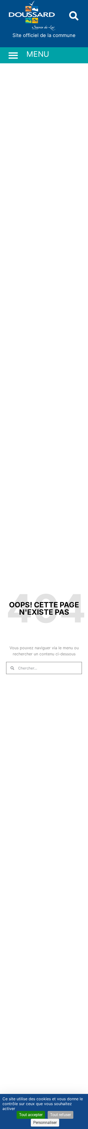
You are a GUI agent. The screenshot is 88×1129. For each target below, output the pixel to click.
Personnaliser (45, 1122)
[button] (74, 16)
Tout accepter (31, 1114)
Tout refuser (60, 1114)
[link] (32, 16)
